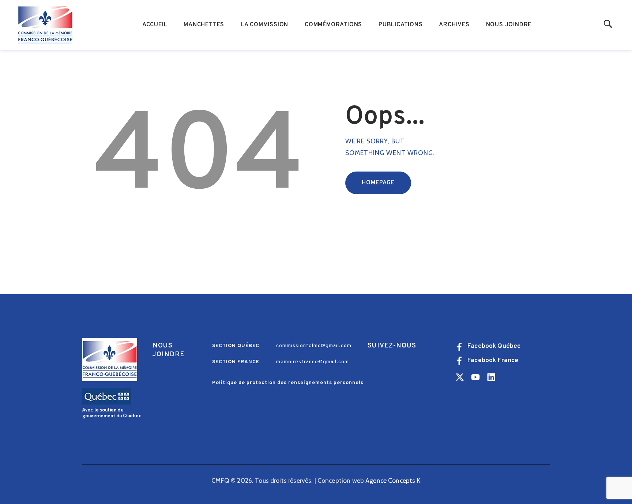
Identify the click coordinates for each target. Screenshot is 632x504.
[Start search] (608, 24)
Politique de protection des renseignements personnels (288, 383)
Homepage (378, 183)
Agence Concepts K (393, 480)
